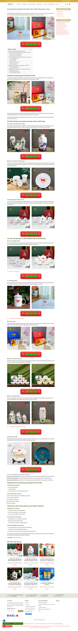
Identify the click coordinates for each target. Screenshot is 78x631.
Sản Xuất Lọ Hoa (60, 16)
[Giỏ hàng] (70, 4)
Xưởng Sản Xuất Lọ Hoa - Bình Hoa (62, 30)
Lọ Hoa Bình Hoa (37, 623)
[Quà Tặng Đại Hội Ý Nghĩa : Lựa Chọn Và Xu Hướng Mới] (14, 573)
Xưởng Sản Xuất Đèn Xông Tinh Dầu (62, 32)
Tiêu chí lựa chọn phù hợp (14, 66)
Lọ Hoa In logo (35, 627)
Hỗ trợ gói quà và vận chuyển (14, 71)
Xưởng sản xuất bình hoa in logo (18, 426)
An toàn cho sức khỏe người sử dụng (16, 53)
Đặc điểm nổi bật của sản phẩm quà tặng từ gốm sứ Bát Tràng (20, 52)
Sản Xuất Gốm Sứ (31, 4)
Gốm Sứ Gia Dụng (44, 623)
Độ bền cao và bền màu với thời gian (15, 54)
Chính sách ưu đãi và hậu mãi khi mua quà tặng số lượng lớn (19, 69)
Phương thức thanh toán (30, 609)
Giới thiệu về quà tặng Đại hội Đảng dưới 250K (17, 51)
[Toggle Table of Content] (30, 49)
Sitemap (39, 611)
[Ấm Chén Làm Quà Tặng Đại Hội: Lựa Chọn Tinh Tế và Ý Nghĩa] (30, 573)
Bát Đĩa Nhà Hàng (43, 626)
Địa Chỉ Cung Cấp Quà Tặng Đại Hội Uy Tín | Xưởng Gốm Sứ (47, 560)
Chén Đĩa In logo (42, 627)
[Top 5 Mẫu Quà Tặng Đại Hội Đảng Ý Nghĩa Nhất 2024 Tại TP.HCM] (14, 549)
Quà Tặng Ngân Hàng (36, 626)
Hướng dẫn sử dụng (29, 611)
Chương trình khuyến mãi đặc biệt (15, 72)
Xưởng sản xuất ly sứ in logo (17, 318)
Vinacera (47, 627)
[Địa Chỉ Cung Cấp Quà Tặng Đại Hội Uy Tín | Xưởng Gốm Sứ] (46, 549)
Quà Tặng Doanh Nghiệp (58, 623)
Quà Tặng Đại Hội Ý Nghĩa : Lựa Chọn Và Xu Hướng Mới (14, 584)
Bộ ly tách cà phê (13, 60)
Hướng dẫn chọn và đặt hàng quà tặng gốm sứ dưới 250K (19, 65)
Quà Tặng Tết (50, 626)
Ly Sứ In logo (55, 626)
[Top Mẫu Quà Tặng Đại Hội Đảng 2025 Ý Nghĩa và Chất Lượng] (30, 549)
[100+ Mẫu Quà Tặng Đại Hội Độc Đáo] (46, 573)
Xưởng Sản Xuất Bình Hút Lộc (61, 25)
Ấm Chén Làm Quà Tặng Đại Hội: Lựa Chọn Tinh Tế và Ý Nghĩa (31, 584)
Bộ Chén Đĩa (25, 623)
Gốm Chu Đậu (50, 623)
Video (45, 4)
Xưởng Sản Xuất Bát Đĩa (60, 23)
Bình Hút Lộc (30, 623)
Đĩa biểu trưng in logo (13, 64)
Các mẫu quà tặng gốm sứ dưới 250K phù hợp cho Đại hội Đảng (20, 57)
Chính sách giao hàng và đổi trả (31, 606)
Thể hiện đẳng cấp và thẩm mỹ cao (15, 55)
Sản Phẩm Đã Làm (51, 4)
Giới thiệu (19, 4)
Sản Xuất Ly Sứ (60, 11)
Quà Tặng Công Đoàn (19, 626)
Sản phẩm (24, 4)
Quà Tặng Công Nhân (27, 626)
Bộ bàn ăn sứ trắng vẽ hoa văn (14, 61)
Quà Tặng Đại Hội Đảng (60, 21)
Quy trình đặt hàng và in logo (14, 67)
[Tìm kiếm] (66, 4)
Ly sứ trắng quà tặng (13, 59)
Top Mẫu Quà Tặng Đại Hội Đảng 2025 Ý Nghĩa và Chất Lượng (30, 560)
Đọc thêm (14, 564)
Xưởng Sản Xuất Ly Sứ (60, 28)
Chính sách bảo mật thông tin (30, 608)
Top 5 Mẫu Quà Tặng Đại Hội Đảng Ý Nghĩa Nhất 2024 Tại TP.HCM (14, 560)
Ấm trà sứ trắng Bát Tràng (14, 58)
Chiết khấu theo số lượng (14, 70)
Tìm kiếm (27, 602)
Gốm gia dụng (40, 4)
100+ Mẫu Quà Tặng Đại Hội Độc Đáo (46, 584)
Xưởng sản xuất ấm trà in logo (14, 271)
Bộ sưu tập (27, 604)
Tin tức (57, 4)
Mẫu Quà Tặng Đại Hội (16, 537)
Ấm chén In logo (62, 626)
